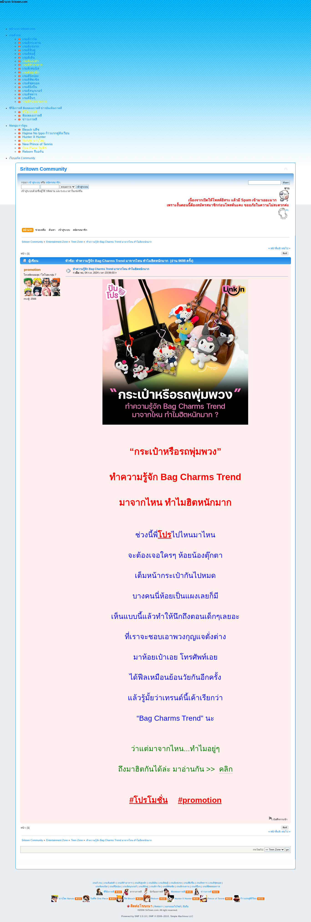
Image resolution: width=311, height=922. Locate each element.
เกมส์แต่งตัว (110, 883)
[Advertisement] (83, 14)
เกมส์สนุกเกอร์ (31, 90)
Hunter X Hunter (33, 137)
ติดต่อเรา (158, 906)
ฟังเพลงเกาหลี (31, 115)
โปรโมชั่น (151, 800)
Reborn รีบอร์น (32, 151)
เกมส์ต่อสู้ (27, 53)
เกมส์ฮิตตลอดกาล (211, 886)
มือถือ (186, 906)
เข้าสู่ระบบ (34, 182)
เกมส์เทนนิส (29, 68)
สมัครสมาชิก (53, 182)
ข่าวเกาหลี (28, 119)
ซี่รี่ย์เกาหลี (109, 891)
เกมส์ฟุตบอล (30, 83)
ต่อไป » (286, 248)
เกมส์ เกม (97, 883)
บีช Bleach (129, 898)
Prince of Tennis (216, 898)
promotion (32, 270)
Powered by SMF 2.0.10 (134, 916)
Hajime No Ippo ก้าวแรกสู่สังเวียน (44, 133)
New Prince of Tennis (36, 144)
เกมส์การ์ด (28, 39)
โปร (164, 534)
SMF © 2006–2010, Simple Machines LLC (171, 916)
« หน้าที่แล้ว (274, 248)
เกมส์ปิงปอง (29, 76)
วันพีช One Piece (99, 898)
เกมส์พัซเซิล (29, 79)
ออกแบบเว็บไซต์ (173, 906)
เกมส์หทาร (28, 94)
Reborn (155, 898)
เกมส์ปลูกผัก (140, 883)
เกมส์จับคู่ (27, 50)
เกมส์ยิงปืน (28, 87)
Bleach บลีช (29, 129)
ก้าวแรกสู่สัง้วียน (248, 898)
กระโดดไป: (258, 849)
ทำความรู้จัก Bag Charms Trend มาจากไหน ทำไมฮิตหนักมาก (111, 269)
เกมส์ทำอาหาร (125, 883)
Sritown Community (43, 169)
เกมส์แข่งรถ (29, 46)
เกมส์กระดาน (30, 43)
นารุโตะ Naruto (66, 898)
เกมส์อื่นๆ (27, 98)
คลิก (226, 769)
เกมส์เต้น (27, 57)
